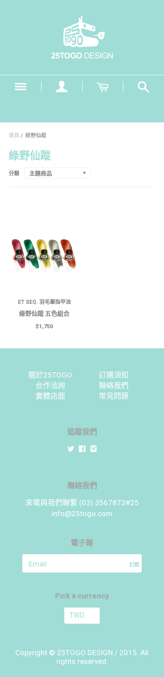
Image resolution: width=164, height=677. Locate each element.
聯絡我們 (114, 385)
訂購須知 (114, 375)
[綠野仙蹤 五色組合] (44, 255)
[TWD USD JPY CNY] (82, 616)
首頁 (14, 135)
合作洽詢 (50, 385)
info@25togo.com (82, 513)
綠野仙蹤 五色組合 (44, 313)
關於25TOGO (50, 375)
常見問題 (114, 396)
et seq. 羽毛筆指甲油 (44, 302)
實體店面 (50, 396)
